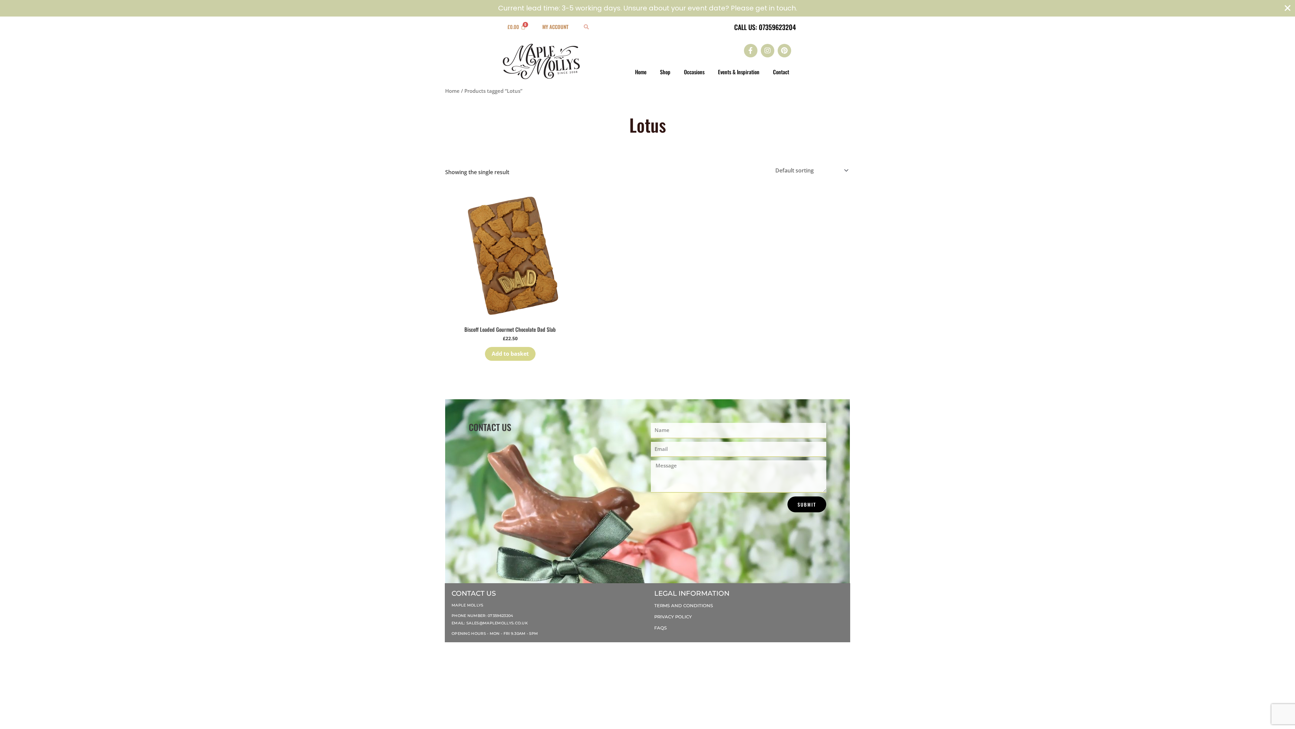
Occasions (694, 72)
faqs (660, 627)
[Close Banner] (1288, 8)
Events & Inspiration (738, 72)
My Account (555, 26)
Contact (781, 72)
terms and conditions (683, 605)
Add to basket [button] (510, 353)
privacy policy (673, 616)
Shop (665, 72)
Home (640, 72)
